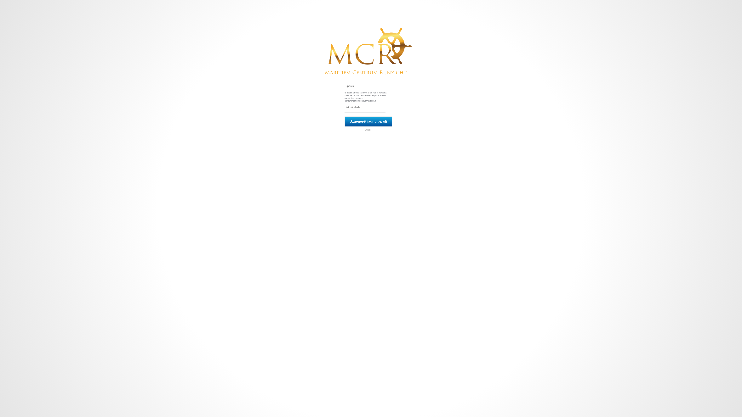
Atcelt (368, 130)
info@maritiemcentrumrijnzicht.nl (361, 101)
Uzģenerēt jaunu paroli (368, 121)
